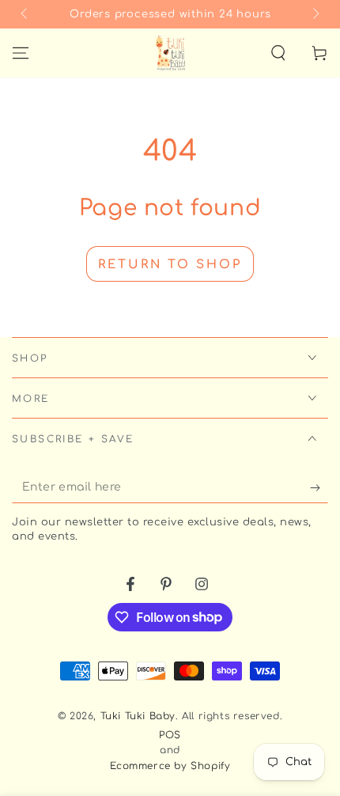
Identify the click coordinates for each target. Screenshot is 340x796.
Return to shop (170, 264)
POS (170, 735)
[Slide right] (314, 14)
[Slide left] (25, 14)
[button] (278, 53)
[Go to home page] (170, 53)
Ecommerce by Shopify (170, 765)
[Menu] (20, 53)
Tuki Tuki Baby (138, 716)
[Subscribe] (319, 487)
